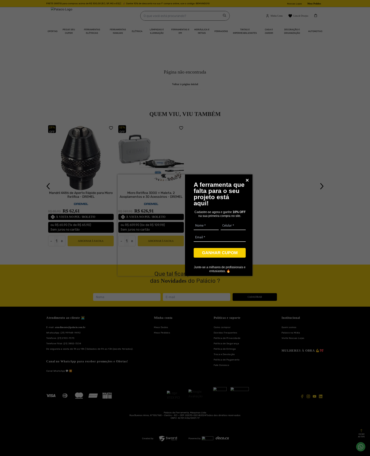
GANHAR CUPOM (220, 252)
